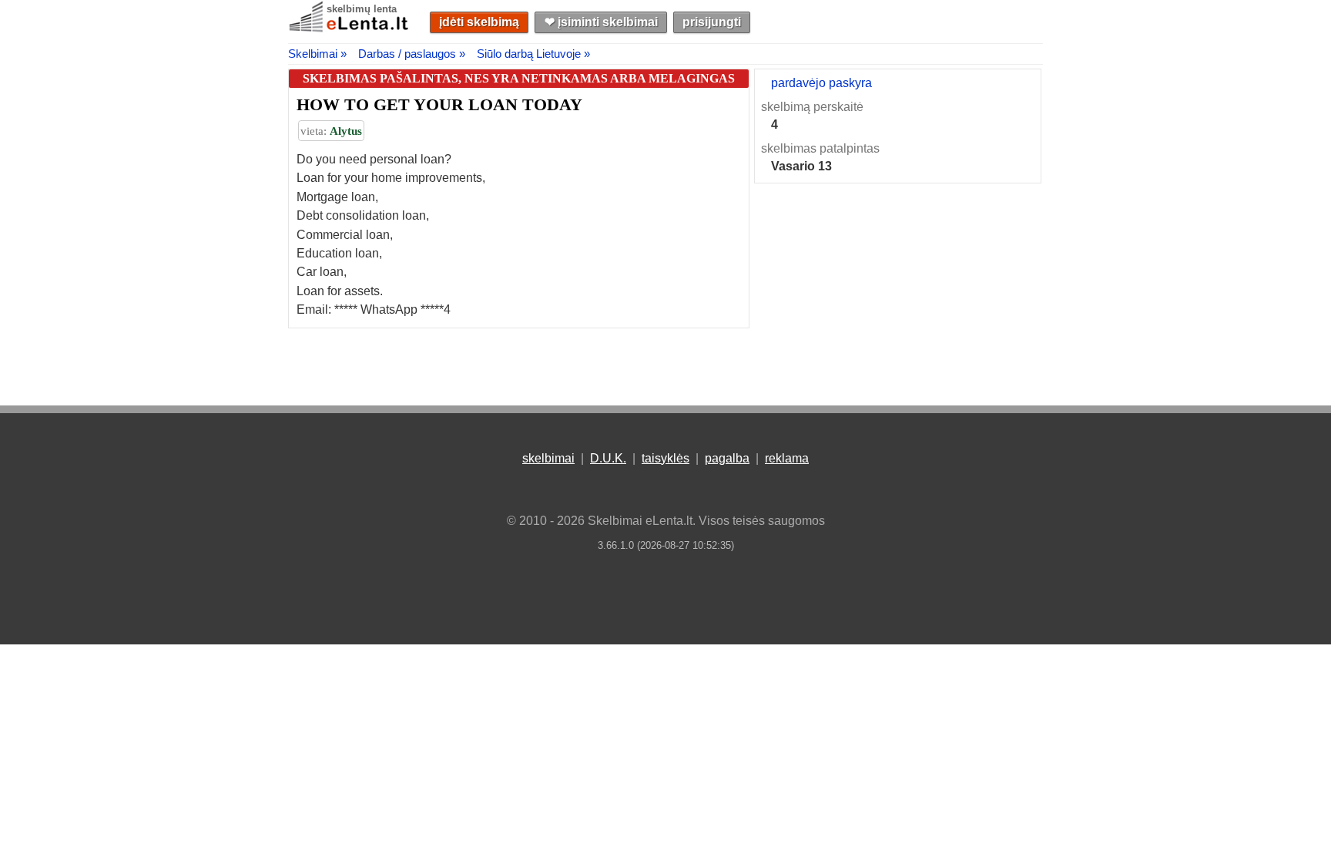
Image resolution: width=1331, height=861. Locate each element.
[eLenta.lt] (349, 28)
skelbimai (548, 458)
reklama (787, 458)
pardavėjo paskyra (821, 82)
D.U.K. (608, 458)
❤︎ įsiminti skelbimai (601, 22)
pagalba (727, 458)
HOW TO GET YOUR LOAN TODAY (439, 104)
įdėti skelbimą (479, 22)
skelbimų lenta (362, 9)
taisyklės (665, 458)
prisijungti (711, 22)
